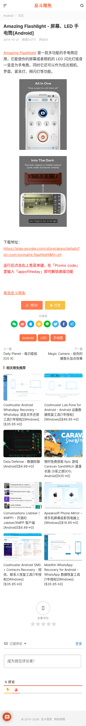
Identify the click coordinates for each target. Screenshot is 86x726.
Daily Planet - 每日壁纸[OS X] (20, 356)
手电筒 (58, 338)
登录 (78, 643)
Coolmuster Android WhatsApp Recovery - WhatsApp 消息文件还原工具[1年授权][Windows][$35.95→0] (21, 414)
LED (44, 338)
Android (8, 15)
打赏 (55, 305)
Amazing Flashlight (19, 52)
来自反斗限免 (14, 293)
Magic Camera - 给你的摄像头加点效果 (65, 356)
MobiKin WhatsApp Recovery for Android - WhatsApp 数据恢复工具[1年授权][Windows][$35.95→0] (62, 574)
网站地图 (59, 719)
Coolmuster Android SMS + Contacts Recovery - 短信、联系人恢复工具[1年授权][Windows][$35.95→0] (22, 574)
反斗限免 (43, 5)
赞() (32, 305)
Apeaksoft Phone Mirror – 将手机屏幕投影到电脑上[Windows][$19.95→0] (63, 518)
